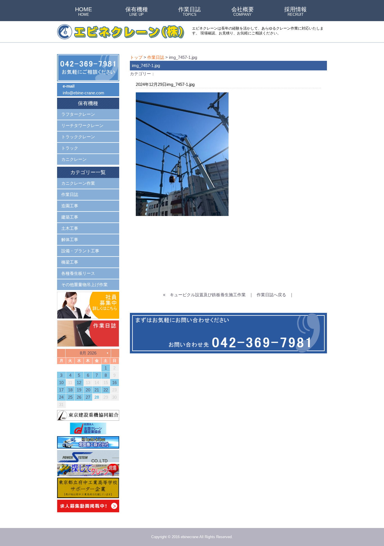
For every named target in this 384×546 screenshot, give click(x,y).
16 (114, 382)
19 (79, 389)
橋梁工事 (69, 262)
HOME (83, 12)
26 (79, 397)
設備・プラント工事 (80, 250)
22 (105, 389)
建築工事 (69, 217)
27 (88, 397)
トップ (136, 57)
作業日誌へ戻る (271, 294)
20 (88, 389)
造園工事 (69, 205)
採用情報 (295, 12)
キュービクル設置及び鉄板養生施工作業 (208, 294)
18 (70, 389)
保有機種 (136, 12)
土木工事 (69, 228)
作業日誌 (189, 12)
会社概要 (242, 12)
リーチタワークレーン (82, 125)
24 (61, 397)
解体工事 (69, 239)
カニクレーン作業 (78, 183)
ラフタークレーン (78, 114)
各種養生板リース (78, 273)
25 (70, 397)
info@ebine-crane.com (83, 92)
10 (61, 382)
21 (96, 389)
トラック (69, 148)
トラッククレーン (78, 136)
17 (61, 389)
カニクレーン (74, 159)
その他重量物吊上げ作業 (84, 284)
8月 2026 (88, 353)
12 (79, 382)
